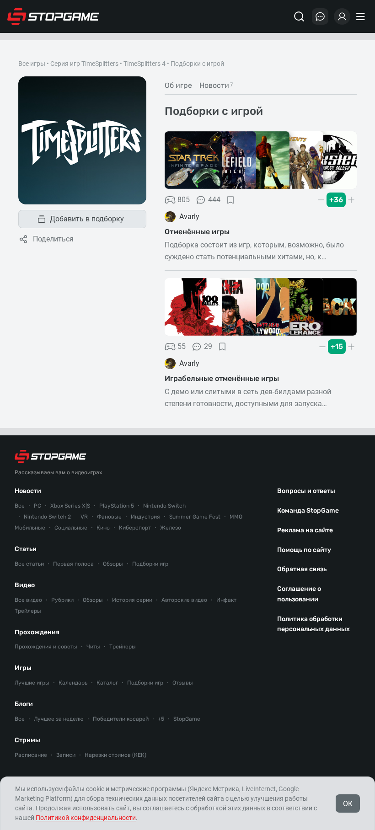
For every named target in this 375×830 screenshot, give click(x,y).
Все (20, 506)
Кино (103, 528)
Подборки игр (150, 564)
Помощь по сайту (304, 550)
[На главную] (53, 16)
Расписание (31, 755)
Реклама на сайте (305, 530)
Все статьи (29, 564)
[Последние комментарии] (320, 16)
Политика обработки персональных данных (313, 624)
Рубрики (62, 600)
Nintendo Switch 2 (47, 517)
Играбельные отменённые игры (222, 378)
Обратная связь (302, 569)
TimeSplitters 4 (144, 63)
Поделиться (53, 239)
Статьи (26, 549)
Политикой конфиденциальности (86, 817)
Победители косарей (121, 719)
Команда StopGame (308, 510)
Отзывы (182, 683)
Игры (23, 668)
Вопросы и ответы (306, 491)
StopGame (186, 719)
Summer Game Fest (194, 517)
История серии (132, 600)
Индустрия (145, 517)
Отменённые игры (197, 231)
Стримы (27, 740)
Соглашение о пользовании (299, 594)
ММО (236, 517)
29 (208, 346)
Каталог (107, 683)
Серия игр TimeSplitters (84, 63)
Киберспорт (135, 528)
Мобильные (30, 528)
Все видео (28, 600)
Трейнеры (122, 646)
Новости (28, 491)
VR (84, 517)
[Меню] (362, 16)
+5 (161, 719)
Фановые (109, 517)
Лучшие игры (32, 683)
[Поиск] (299, 16)
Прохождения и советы (46, 646)
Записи (65, 755)
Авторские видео (184, 600)
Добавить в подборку (87, 218)
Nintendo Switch (164, 506)
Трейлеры (28, 611)
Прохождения (37, 632)
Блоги (24, 704)
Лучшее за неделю (59, 719)
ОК (348, 803)
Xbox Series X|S (70, 506)
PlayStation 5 (116, 506)
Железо (170, 528)
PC (37, 506)
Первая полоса (73, 564)
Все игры (31, 63)
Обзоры (113, 564)
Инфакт (226, 600)
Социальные (70, 528)
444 (214, 199)
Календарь (73, 683)
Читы (93, 646)
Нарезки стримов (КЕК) (115, 755)
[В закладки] (230, 199)
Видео (25, 585)
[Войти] (342, 16)
